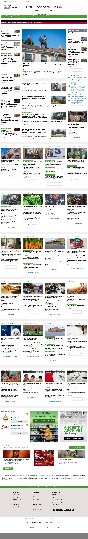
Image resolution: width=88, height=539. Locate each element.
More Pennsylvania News (33, 356)
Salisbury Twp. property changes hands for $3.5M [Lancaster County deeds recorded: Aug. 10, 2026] (11, 302)
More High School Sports (77, 179)
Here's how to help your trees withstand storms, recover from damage (31, 258)
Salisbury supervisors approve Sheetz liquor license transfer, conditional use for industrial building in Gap (76, 262)
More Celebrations (32, 397)
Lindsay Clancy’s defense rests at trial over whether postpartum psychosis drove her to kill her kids (10, 350)
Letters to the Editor (74, 324)
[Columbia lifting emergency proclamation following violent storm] (17, 31)
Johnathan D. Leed (76, 94)
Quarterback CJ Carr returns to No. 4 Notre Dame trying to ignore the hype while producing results (54, 296)
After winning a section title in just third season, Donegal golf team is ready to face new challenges (75, 161)
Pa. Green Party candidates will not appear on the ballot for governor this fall (10, 90)
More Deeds (11, 314)
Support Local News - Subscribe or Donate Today (44, 486)
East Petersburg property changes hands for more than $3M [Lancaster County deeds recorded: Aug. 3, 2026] (10, 308)
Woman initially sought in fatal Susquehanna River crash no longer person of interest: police (34, 116)
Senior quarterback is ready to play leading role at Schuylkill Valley (10, 132)
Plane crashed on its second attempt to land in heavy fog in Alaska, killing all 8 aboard (11, 338)
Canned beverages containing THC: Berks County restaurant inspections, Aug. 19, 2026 (54, 395)
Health (47, 237)
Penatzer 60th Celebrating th (30, 392)
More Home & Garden (33, 272)
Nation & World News (8, 324)
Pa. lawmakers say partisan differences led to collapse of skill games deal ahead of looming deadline (9, 59)
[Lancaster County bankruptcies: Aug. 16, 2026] (77, 376)
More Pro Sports (33, 311)
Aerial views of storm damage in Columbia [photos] (73, 62)
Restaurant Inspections (53, 370)
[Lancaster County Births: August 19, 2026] (33, 376)
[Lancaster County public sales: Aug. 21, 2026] (33, 199)
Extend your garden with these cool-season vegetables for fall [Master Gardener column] (32, 253)
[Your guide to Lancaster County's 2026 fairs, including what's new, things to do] (11, 243)
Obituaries (48, 193)
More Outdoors (77, 312)
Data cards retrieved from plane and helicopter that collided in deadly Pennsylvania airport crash (10, 344)
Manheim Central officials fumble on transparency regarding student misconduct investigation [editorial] (54, 347)
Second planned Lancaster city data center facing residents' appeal (8, 77)
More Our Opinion (54, 360)
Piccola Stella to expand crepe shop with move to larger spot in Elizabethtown (76, 208)
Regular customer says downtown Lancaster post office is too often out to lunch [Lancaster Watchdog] (54, 163)
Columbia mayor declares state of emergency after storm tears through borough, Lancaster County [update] (78, 81)
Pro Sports (27, 281)
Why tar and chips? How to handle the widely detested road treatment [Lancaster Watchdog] (54, 170)
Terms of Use (45, 527)
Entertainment (6, 237)
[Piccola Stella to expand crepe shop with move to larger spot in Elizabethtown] (77, 199)
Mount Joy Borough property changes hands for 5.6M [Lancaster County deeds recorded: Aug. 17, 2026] (10, 296)
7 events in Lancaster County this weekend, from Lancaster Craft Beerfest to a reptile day (9, 260)
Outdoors (70, 281)
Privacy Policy (32, 527)
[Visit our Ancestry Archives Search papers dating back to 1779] (73, 426)
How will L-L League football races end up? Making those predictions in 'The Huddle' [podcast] (30, 16)
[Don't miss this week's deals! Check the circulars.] (44, 426)
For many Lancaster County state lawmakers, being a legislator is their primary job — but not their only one (32, 175)
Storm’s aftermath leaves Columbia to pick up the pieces (44, 65)
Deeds (3, 281)
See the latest (73, 33)
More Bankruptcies (77, 399)
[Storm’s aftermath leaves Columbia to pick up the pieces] (44, 45)
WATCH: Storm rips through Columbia (33, 84)
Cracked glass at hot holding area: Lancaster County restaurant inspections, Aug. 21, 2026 (53, 385)
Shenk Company (17, 425)
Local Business (28, 193)
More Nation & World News (10, 356)
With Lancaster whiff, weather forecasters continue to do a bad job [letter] (76, 347)
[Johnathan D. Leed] (55, 199)
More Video (77, 137)
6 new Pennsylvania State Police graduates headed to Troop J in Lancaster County (9, 104)
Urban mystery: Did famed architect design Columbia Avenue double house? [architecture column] (32, 266)
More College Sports (55, 314)
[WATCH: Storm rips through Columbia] (58, 87)
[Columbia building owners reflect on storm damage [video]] (84, 39)
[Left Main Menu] (1, 1)
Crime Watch (5, 193)
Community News (73, 237)
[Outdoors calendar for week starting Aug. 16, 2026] (77, 288)
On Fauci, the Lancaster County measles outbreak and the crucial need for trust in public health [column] (10, 385)
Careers (58, 527)
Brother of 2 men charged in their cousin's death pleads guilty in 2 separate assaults (9, 221)
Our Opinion (49, 324)
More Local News (77, 70)
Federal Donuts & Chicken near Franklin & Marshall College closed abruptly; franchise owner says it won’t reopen (78, 89)
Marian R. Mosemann (50, 209)
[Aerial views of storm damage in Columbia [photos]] (84, 60)
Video (70, 110)
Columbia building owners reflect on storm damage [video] (77, 40)
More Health (55, 269)
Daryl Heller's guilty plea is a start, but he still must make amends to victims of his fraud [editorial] (55, 354)
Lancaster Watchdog (52, 147)
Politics (26, 147)
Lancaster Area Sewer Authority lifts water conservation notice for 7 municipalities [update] (78, 103)
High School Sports (74, 147)
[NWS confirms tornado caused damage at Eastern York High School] (58, 100)
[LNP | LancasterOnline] (44, 7)
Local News (5, 147)
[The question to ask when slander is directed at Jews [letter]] (77, 330)
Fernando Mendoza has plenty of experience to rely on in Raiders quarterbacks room (31, 301)
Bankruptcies (72, 370)
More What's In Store (77, 223)
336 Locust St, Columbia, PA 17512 (18, 416)
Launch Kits (15, 414)
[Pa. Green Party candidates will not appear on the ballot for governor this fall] (17, 88)
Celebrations (27, 370)
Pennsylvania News (29, 324)
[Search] (87, 1)
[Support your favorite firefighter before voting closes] (17, 44)
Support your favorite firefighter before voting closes (10, 47)
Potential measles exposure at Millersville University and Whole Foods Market (54, 251)
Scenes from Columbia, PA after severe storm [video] (78, 97)
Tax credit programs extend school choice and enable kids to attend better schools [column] (9, 390)
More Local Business (33, 224)
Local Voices (5, 370)
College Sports (50, 281)
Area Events (5, 445)
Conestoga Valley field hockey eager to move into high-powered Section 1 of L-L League (10, 118)
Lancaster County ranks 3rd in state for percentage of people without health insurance (54, 257)
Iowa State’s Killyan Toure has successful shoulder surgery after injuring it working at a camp (53, 308)
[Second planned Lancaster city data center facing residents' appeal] (17, 75)
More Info (19, 421)
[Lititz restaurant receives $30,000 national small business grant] (84, 49)
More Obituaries (55, 218)
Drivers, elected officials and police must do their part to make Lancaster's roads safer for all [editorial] (54, 340)
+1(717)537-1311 (15, 417)
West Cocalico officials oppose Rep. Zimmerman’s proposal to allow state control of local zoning (76, 251)
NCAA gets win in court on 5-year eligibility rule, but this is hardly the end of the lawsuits (55, 302)
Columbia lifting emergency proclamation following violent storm (21, 22)
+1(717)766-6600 (15, 429)
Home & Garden (28, 237)
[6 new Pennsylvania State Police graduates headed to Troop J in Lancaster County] (17, 101)
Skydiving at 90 (71, 132)
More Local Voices (10, 401)
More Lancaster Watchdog (54, 184)
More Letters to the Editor (76, 353)
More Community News (77, 268)
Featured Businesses (8, 412)
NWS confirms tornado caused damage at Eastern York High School (34, 98)
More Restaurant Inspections (55, 401)
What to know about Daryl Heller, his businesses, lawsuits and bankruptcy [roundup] (32, 218)
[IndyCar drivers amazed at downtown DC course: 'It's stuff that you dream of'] (33, 288)
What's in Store (72, 193)
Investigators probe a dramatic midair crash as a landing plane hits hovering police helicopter (32, 344)
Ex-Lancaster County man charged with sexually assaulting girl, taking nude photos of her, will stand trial (11, 215)
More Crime (11, 227)
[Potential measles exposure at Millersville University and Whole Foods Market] (55, 243)
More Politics (33, 181)
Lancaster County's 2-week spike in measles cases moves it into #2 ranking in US (54, 263)
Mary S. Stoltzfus (49, 213)
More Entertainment (11, 267)
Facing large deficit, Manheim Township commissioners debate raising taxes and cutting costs (34, 131)
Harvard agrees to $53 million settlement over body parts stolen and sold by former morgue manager (32, 350)
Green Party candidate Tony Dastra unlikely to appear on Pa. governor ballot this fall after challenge (31, 169)
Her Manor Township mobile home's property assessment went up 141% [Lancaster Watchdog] (54, 177)
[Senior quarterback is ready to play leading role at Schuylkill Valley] (17, 129)
